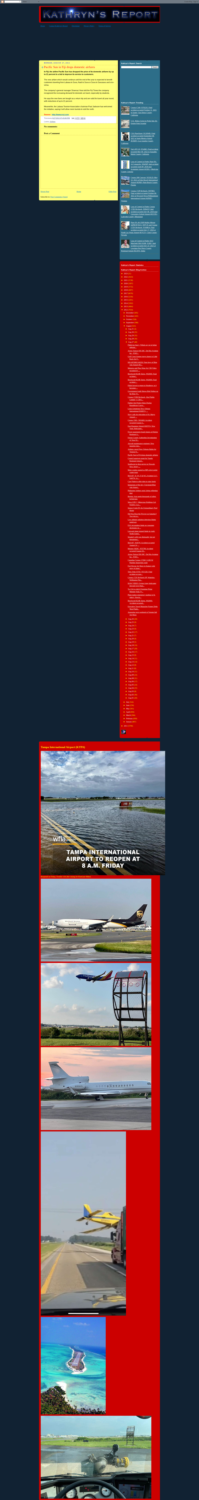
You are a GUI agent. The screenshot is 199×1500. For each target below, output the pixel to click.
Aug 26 (131, 619)
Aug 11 (131, 668)
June (128, 705)
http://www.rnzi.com (60, 115)
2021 (126, 280)
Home (42, 26)
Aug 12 (131, 665)
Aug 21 (131, 635)
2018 (126, 290)
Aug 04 (131, 688)
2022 (126, 277)
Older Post (112, 192)
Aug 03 (131, 691)
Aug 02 (131, 695)
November (130, 316)
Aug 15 (131, 655)
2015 (126, 300)
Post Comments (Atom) (59, 197)
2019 (126, 287)
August (129, 326)
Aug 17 (131, 649)
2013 (126, 306)
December (130, 313)
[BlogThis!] (78, 118)
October (129, 319)
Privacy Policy (89, 26)
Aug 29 (131, 335)
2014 (126, 303)
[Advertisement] (99, 43)
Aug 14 (131, 658)
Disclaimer (76, 26)
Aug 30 (131, 332)
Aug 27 (131, 342)
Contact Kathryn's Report (58, 26)
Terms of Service (104, 26)
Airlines (52, 122)
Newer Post (45, 192)
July (128, 702)
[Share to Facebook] (82, 118)
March (128, 715)
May (128, 709)
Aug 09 (131, 675)
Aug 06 (131, 681)
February (129, 718)
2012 (126, 310)
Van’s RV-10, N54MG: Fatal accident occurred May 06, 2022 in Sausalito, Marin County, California (144, 151)
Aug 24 (131, 625)
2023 (126, 274)
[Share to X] (80, 118)
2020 (126, 283)
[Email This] (76, 118)
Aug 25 (131, 622)
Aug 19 (131, 642)
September (130, 323)
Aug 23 (131, 629)
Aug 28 (131, 339)
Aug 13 (131, 662)
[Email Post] (72, 118)
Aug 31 (131, 329)
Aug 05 (131, 685)
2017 (126, 293)
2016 (126, 297)
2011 (126, 726)
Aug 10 (131, 672)
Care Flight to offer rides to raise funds (142, 482)
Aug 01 (131, 698)
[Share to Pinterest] (84, 118)
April (128, 712)
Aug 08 (131, 678)
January (129, 722)
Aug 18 (131, 645)
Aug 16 (131, 652)
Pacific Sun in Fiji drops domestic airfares (143, 455)
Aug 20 (131, 639)
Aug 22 (131, 632)
